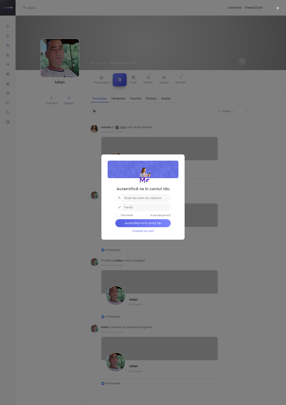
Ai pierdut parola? (160, 215)
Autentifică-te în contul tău (143, 223)
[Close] (277, 8)
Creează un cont (143, 231)
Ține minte (126, 215)
